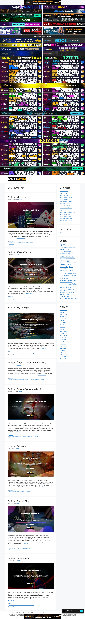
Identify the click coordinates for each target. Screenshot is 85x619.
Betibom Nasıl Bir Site (71, 275)
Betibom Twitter (72, 284)
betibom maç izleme (72, 273)
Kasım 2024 (63, 325)
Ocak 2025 (62, 320)
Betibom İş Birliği (64, 195)
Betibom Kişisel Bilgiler (19, 307)
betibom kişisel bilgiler (13, 353)
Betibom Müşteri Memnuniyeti (67, 212)
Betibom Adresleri (17, 446)
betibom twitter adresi (27, 436)
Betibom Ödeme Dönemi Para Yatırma (27, 362)
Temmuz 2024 (63, 333)
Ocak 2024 (62, 346)
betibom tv (69, 282)
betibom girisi (64, 262)
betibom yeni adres (72, 285)
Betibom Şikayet (64, 290)
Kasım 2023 (63, 350)
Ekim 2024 (62, 327)
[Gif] (42, 85)
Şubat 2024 (63, 344)
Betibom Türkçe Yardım (19, 252)
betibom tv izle (63, 284)
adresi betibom (63, 244)
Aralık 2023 (63, 348)
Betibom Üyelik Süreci (65, 214)
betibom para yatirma (64, 276)
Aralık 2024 (63, 322)
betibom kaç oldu (63, 273)
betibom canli (70, 255)
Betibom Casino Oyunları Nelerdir (24, 389)
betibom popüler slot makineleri (25, 353)
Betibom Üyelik (71, 289)
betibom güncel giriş (19, 548)
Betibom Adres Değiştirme (66, 220)
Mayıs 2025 (63, 316)
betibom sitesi (63, 282)
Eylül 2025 (62, 312)
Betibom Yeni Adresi (65, 287)
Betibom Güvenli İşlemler (66, 218)
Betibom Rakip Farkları (65, 203)
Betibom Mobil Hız (17, 197)
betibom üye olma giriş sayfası (31, 379)
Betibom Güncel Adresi (66, 270)
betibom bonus (63, 254)
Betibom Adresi (64, 191)
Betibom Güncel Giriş (18, 501)
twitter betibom (64, 298)
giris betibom (71, 290)
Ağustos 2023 (63, 356)
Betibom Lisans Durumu (66, 216)
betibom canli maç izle (67, 257)
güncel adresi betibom (67, 292)
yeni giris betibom (72, 298)
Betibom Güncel (63, 268)
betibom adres (63, 247)
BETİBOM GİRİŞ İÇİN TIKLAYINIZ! (42, 36)
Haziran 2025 (63, 314)
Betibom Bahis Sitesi (66, 253)
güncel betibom (64, 294)
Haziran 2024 (63, 335)
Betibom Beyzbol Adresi (66, 197)
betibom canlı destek (63, 258)
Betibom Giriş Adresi (66, 267)
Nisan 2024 (63, 339)
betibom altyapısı (20, 491)
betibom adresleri (12, 491)
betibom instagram (64, 272)
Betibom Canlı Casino (18, 558)
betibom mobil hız (23, 242)
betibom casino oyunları (71, 258)
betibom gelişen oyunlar (14, 297)
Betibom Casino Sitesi (65, 260)
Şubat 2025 (63, 318)
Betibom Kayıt (71, 272)
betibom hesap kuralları (14, 242)
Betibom (11, 241)
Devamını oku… (21, 238)
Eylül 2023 (62, 354)
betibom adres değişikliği (70, 247)
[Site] (21, 62)
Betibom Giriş (12, 548)
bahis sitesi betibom (65, 246)
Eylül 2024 (62, 329)
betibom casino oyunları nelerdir (15, 436)
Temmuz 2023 (63, 358)
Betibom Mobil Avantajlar (66, 201)
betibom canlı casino (13, 605)
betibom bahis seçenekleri (65, 251)
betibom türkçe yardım (24, 297)
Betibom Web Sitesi (64, 285)
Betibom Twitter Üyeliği (66, 208)
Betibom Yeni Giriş (63, 289)
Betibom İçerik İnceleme (66, 205)
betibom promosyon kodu (68, 280)
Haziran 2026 (63, 310)
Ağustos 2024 (63, 331)
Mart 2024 (62, 341)
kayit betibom (30, 242)
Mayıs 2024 (63, 337)
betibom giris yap (72, 262)
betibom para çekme (64, 278)
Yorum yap (11, 244)
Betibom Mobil (63, 275)
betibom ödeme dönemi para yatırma (17, 379)
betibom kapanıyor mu (23, 605)
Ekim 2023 (62, 352)
